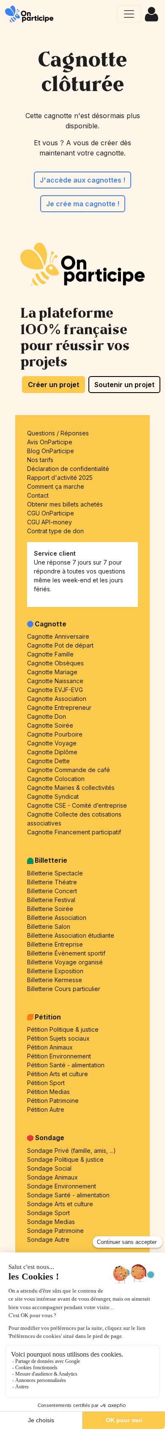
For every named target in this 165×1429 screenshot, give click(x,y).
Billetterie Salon (48, 926)
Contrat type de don (55, 530)
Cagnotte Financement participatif (74, 832)
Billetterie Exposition (55, 971)
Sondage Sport (48, 1212)
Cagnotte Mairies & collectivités (71, 787)
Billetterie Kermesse (54, 979)
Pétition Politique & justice (63, 1029)
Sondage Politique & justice (65, 1159)
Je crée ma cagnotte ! (82, 203)
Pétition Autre (45, 1109)
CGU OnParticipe (50, 513)
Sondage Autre (48, 1239)
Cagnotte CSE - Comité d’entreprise (77, 805)
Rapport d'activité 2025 (60, 477)
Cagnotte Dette (48, 760)
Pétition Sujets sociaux (58, 1038)
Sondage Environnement (61, 1186)
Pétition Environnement (59, 1056)
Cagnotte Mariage (52, 672)
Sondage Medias (51, 1221)
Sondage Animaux (52, 1177)
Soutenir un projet (124, 384)
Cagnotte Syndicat (53, 796)
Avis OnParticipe (49, 442)
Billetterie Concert (52, 891)
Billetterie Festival (51, 899)
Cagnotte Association (56, 698)
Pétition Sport (46, 1082)
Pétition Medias (48, 1091)
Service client (55, 553)
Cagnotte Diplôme (52, 752)
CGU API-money (49, 522)
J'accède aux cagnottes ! (82, 180)
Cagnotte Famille (50, 654)
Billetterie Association (56, 917)
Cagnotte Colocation (56, 778)
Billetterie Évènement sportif (66, 953)
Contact (38, 495)
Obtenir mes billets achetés (65, 504)
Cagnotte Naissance (55, 680)
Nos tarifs (40, 459)
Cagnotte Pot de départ (60, 645)
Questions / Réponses (58, 433)
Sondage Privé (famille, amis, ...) (71, 1150)
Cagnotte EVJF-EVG (55, 689)
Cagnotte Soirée (50, 725)
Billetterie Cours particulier (63, 988)
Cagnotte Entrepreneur (59, 707)
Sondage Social (49, 1168)
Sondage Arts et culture (60, 1203)
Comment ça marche (55, 486)
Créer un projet (53, 384)
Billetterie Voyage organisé (65, 962)
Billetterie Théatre (52, 882)
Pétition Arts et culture (57, 1073)
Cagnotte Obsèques (55, 663)
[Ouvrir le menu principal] (129, 14)
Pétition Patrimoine (53, 1100)
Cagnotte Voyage (52, 743)
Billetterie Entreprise (55, 944)
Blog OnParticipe (50, 450)
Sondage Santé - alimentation (68, 1195)
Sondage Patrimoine (55, 1230)
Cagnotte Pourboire (54, 734)
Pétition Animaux (50, 1047)
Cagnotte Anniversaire (58, 636)
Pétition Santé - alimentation (65, 1065)
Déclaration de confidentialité (68, 468)
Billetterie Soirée (50, 908)
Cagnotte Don (46, 716)
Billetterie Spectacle (55, 873)
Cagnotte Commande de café (68, 769)
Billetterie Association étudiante (70, 935)
